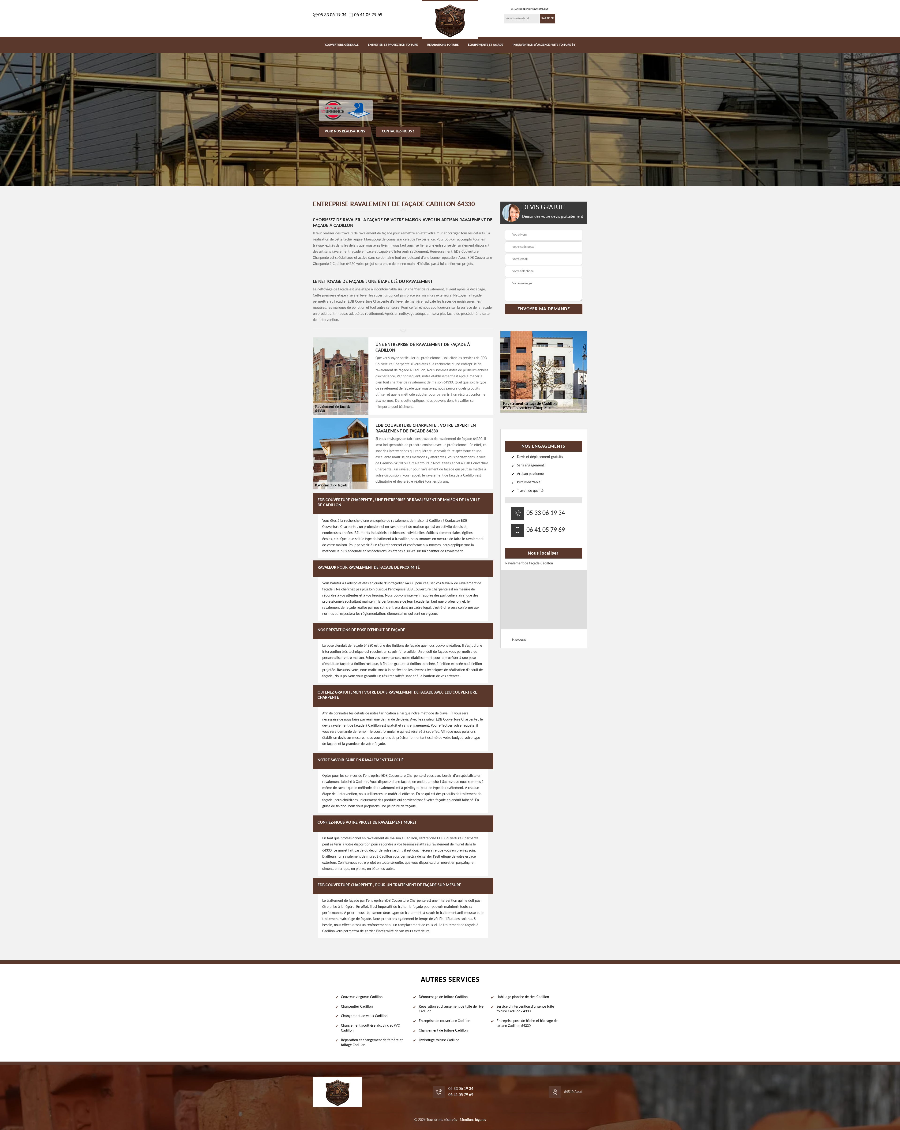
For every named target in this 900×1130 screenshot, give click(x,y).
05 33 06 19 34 (332, 15)
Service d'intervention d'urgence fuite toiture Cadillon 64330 (525, 1009)
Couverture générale (342, 45)
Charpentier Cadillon (357, 1007)
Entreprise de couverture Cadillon (444, 1021)
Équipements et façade (485, 45)
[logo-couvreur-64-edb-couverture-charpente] (450, 19)
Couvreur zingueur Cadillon (361, 997)
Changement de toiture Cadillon (443, 1030)
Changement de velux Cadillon (364, 1016)
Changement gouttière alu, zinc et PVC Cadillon (370, 1028)
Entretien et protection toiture (393, 45)
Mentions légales (473, 1120)
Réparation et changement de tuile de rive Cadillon (451, 1009)
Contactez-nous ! (398, 131)
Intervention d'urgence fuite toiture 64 (544, 45)
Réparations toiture (443, 45)
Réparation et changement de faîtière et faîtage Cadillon (372, 1042)
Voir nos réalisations (345, 131)
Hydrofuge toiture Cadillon (439, 1040)
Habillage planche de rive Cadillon (523, 997)
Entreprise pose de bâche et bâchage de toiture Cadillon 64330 (527, 1023)
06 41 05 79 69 (368, 15)
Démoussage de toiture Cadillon (443, 997)
